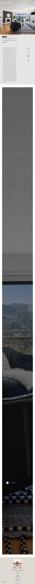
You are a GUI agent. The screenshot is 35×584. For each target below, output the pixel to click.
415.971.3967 (17, 576)
